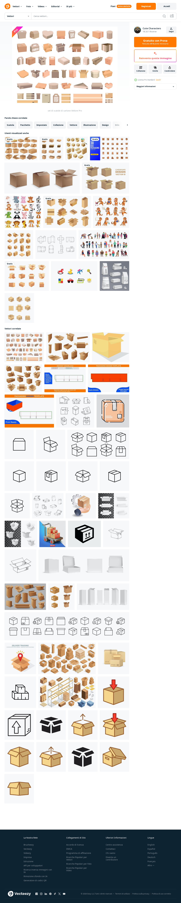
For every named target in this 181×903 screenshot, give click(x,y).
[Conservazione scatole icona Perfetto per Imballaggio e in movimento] (20, 692)
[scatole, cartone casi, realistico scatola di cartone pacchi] (25, 597)
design (105, 125)
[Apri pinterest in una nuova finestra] (50, 894)
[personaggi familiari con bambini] (104, 244)
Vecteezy (28, 849)
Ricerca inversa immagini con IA (38, 870)
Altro (150, 865)
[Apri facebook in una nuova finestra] (36, 894)
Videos (41, 6)
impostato (41, 125)
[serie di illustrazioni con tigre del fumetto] (111, 212)
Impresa (28, 857)
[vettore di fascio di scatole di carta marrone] (51, 148)
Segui (171, 31)
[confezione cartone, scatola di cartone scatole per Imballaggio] (75, 410)
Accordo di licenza (75, 844)
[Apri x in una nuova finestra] (59, 894)
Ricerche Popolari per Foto (78, 863)
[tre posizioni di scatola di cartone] (42, 178)
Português (152, 853)
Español (151, 849)
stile (117, 125)
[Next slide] (124, 125)
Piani (113, 6)
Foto (28, 6)
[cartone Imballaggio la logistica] (113, 410)
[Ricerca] (164, 16)
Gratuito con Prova (155, 42)
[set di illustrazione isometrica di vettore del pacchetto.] (77, 148)
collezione (58, 125)
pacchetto (25, 125)
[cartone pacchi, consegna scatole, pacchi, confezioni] (23, 378)
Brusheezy (29, 844)
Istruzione (28, 861)
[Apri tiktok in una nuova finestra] (55, 894)
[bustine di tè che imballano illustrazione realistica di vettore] (114, 276)
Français (152, 861)
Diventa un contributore (112, 858)
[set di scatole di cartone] (24, 347)
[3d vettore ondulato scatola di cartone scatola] (110, 347)
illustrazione (89, 125)
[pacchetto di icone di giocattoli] (74, 276)
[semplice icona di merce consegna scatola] (19, 444)
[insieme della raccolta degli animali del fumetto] (23, 212)
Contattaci (110, 849)
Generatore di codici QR (35, 880)
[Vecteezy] (7, 6)
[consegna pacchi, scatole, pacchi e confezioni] (68, 347)
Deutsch (151, 857)
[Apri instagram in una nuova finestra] (41, 894)
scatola (10, 125)
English (151, 844)
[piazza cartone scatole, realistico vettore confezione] (21, 534)
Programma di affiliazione (78, 853)
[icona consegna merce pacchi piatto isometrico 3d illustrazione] (81, 505)
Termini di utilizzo (122, 893)
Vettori (16, 6)
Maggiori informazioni (146, 86)
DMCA (69, 849)
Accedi (167, 6)
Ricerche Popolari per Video (76, 869)
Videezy (27, 853)
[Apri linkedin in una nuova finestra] (46, 894)
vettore (73, 125)
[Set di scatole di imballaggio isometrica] (19, 244)
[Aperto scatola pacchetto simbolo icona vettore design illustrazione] (113, 692)
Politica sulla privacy (140, 893)
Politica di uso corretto (161, 893)
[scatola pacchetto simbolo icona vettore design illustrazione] (19, 725)
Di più (69, 6)
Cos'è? (158, 80)
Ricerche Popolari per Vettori (76, 858)
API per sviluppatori (33, 865)
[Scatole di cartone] (21, 148)
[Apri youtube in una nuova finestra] (64, 894)
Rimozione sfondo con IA (35, 876)
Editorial (55, 6)
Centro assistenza (114, 844)
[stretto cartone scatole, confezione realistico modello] (113, 505)
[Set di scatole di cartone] (27, 276)
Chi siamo (110, 853)
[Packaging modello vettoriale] (55, 244)
